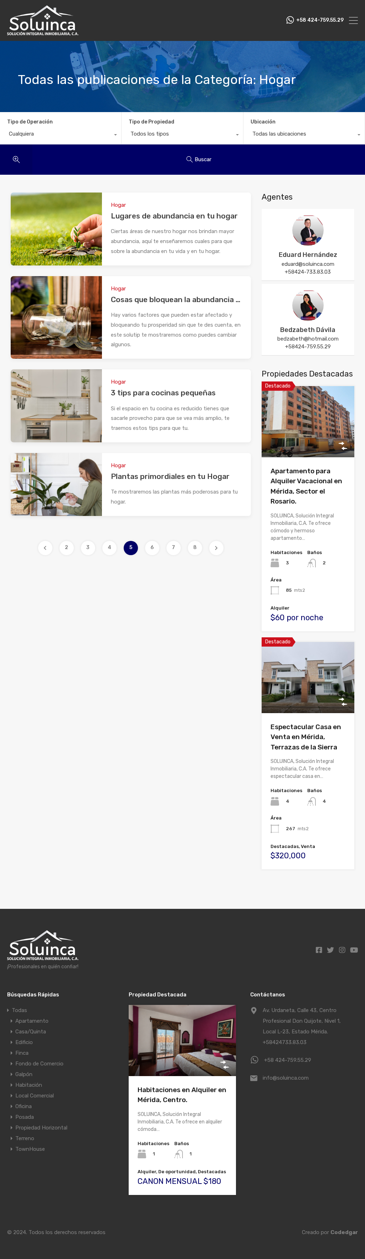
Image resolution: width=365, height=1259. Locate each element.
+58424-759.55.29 (308, 346)
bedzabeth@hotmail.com (308, 339)
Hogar (118, 205)
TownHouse (30, 1149)
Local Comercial (34, 1095)
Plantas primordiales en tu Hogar (170, 476)
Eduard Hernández (308, 255)
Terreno (24, 1138)
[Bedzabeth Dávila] (308, 318)
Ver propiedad (307, 443)
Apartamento (31, 1021)
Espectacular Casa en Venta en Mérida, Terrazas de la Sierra (306, 737)
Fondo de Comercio (39, 1063)
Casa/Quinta (30, 1031)
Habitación (28, 1085)
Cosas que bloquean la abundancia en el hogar (193, 299)
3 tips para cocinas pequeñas (163, 392)
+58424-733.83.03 (308, 272)
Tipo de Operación (30, 122)
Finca (22, 1053)
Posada (24, 1117)
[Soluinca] (42, 32)
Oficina (23, 1106)
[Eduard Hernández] (308, 242)
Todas (19, 1010)
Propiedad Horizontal (41, 1127)
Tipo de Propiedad (151, 122)
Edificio (24, 1042)
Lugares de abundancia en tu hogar (174, 215)
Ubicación (263, 122)
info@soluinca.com (286, 1078)
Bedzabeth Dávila (307, 330)
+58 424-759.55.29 (320, 20)
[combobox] (60, 135)
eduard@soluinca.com (308, 264)
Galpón (23, 1074)
